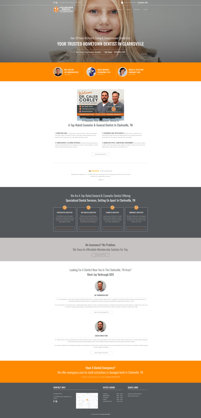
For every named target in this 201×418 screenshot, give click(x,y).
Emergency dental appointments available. (100, 377)
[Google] (56, 3)
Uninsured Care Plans (100, 255)
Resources (137, 9)
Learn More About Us (100, 154)
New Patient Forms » (133, 396)
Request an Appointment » (135, 394)
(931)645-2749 (143, 2)
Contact (145, 9)
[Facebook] (53, 3)
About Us (110, 9)
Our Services (119, 9)
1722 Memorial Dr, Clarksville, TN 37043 (62, 397)
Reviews (128, 9)
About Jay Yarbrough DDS (101, 312)
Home (103, 9)
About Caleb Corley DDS (101, 352)
